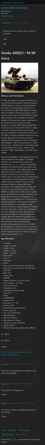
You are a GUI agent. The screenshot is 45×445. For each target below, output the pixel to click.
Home (3, 430)
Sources (6, 340)
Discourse (14, 439)
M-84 (20, 234)
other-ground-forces (7, 16)
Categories (12, 430)
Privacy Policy (21, 434)
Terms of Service (7, 434)
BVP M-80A (16, 164)
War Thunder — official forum (12, 2)
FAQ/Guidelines (24, 430)
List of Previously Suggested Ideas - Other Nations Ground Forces (17, 353)
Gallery (6, 334)
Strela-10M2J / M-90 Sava (14, 8)
